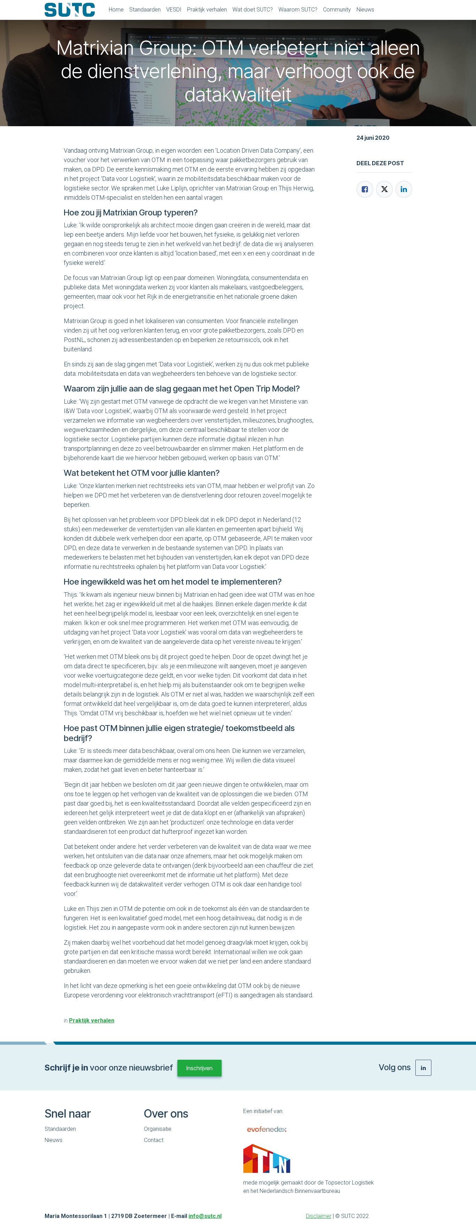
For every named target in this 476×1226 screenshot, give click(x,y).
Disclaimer (318, 1216)
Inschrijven (199, 1068)
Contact (153, 1140)
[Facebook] (364, 189)
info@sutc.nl (205, 1216)
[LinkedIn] (404, 189)
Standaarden (60, 1129)
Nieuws (53, 1140)
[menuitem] (116, 10)
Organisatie (157, 1129)
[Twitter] (384, 189)
